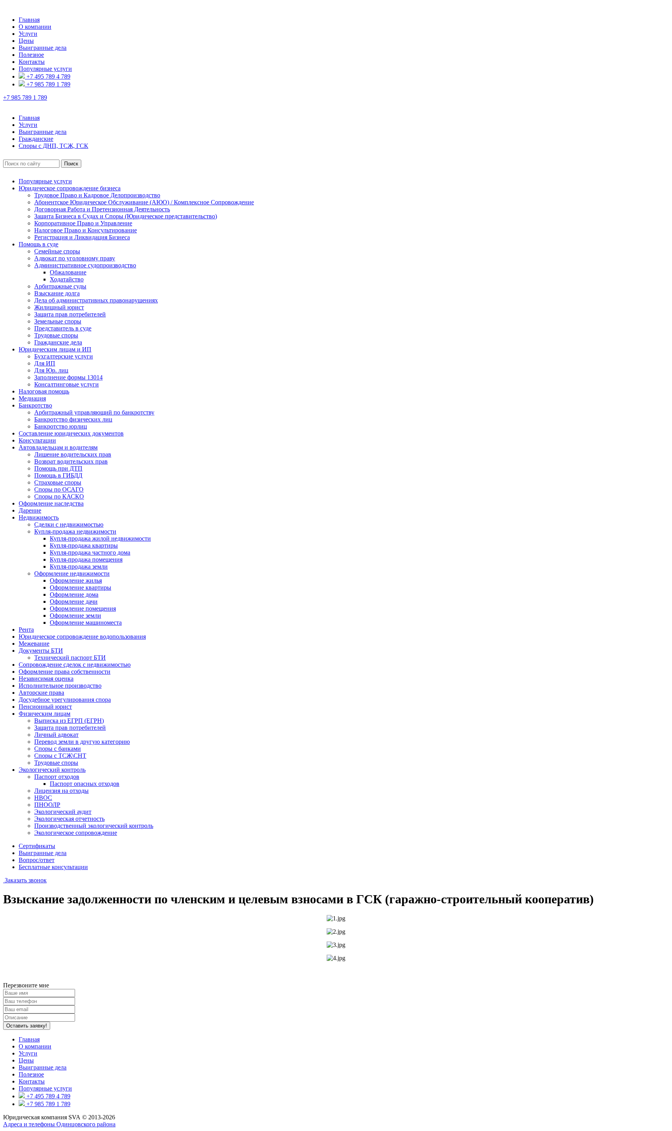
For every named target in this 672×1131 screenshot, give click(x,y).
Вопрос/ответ (36, 860)
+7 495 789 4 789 (47, 76)
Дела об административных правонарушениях (96, 300)
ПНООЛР (47, 804)
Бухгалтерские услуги (63, 356)
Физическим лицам (44, 713)
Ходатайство (67, 279)
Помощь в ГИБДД (58, 475)
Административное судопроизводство (85, 265)
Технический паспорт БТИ (70, 657)
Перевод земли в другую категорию (82, 741)
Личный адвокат (56, 734)
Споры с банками (57, 748)
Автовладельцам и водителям (58, 447)
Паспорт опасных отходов (84, 783)
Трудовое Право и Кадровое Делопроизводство (97, 195)
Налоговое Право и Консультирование (85, 230)
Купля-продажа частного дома (90, 552)
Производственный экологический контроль (93, 825)
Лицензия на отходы (61, 790)
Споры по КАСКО (59, 496)
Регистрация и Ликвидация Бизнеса (82, 237)
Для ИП (44, 363)
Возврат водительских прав (71, 461)
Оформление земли (75, 615)
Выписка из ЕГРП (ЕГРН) (69, 720)
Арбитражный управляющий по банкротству (94, 412)
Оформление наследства (51, 503)
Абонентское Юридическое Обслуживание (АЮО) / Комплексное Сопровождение (144, 202)
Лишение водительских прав (72, 454)
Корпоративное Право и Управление (83, 223)
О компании (35, 26)
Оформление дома (74, 594)
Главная (29, 19)
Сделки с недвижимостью (68, 524)
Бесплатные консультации (53, 867)
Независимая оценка (46, 678)
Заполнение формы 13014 (68, 377)
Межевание (34, 643)
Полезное (31, 54)
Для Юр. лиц (51, 370)
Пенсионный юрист (45, 706)
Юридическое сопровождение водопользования (82, 636)
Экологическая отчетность (69, 818)
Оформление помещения (83, 608)
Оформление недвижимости (72, 573)
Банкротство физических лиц (73, 419)
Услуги (28, 33)
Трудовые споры (56, 335)
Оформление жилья (76, 580)
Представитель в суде (62, 328)
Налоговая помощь (44, 391)
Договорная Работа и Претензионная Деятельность (102, 209)
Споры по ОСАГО (59, 489)
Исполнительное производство (60, 685)
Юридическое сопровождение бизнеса (70, 188)
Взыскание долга (57, 293)
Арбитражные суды (60, 286)
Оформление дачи (74, 601)
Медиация (32, 398)
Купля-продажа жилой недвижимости (100, 538)
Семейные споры (57, 251)
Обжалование (68, 272)
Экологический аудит (62, 811)
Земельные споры (57, 321)
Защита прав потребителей (70, 314)
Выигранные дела (42, 47)
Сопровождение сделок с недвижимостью (75, 664)
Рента (26, 629)
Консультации (37, 440)
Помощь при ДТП (58, 468)
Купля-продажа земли (79, 566)
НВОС (43, 797)
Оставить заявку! (26, 1026)
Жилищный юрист (59, 307)
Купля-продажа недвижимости (75, 531)
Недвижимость (39, 517)
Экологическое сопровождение (75, 832)
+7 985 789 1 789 (47, 84)
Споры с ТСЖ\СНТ (60, 755)
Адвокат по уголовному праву (74, 258)
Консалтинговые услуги (66, 384)
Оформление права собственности (64, 671)
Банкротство (35, 405)
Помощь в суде (38, 244)
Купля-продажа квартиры (84, 545)
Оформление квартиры (80, 587)
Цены (26, 40)
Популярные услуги (45, 68)
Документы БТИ (41, 650)
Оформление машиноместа (86, 622)
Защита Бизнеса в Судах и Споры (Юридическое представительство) (125, 216)
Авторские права (41, 692)
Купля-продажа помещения (86, 559)
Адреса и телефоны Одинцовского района (59, 1124)
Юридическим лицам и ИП (55, 349)
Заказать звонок (25, 880)
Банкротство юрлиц (60, 426)
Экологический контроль (52, 769)
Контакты (32, 61)
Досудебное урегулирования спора (65, 699)
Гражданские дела (58, 342)
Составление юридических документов (71, 433)
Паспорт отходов (56, 776)
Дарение (30, 510)
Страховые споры (57, 482)
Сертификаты (37, 846)
